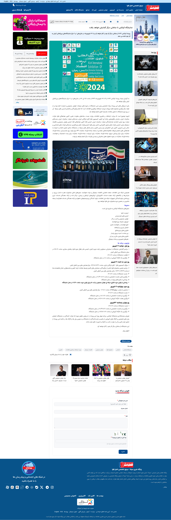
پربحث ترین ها (18, 54)
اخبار (122, 16)
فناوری (60, 350)
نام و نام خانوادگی (123, 401)
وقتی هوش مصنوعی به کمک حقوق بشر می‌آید (33, 68)
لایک (127, 355)
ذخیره (123, 452)
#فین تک (91, 496)
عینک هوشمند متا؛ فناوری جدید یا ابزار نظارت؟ (34, 87)
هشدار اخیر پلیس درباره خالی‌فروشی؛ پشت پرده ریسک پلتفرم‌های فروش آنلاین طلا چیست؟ (146, 131)
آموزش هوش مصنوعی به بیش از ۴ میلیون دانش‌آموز (32, 65)
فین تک (94, 10)
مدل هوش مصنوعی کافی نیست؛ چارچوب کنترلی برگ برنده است (59, 380)
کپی (52, 22)
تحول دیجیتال (23, 1)
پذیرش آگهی (31, 1)
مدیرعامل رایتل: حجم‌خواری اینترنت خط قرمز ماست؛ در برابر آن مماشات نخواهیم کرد (146, 271)
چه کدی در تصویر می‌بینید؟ (119, 438)
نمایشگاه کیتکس (127, 350)
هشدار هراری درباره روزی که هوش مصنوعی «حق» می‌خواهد (80, 380)
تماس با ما (63, 1)
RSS (11, 1)
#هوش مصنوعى (70, 496)
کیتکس (118, 350)
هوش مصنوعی (103, 10)
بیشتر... (164, 487)
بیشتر (17, 102)
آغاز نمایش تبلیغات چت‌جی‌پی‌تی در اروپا (35, 93)
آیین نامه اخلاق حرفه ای (52, 1)
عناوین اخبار (129, 10)
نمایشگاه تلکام (79, 10)
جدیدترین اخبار (42, 54)
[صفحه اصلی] (152, 8)
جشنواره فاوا (110, 350)
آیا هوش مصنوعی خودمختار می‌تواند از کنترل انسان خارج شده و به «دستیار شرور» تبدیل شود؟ (147, 242)
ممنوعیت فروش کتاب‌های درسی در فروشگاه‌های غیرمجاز (31, 80)
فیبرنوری (112, 10)
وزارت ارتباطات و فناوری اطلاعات (73, 350)
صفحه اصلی (139, 10)
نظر (127, 416)
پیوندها (16, 1)
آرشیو (37, 1)
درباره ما (42, 1)
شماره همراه (124, 409)
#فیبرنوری (82, 496)
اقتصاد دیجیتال (88, 350)
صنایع (88, 10)
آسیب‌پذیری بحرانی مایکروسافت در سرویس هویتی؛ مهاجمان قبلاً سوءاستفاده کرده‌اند (146, 160)
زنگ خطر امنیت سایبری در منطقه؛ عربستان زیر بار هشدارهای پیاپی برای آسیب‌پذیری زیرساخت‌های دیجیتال (147, 214)
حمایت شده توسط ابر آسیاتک (85, 508)
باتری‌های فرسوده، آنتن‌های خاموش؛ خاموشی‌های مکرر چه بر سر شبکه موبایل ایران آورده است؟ (146, 103)
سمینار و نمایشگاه (114, 16)
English (6, 1)
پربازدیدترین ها (30, 54)
